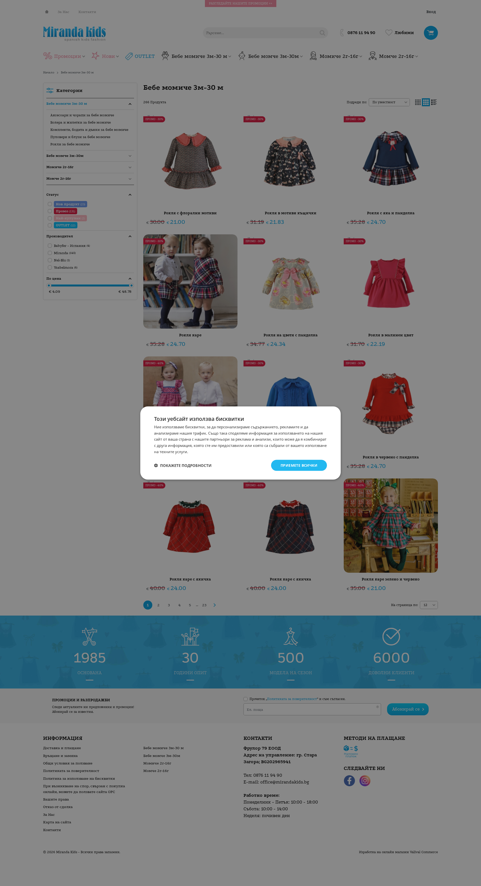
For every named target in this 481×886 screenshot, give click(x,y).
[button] (182, 465)
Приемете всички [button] (299, 465)
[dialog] (240, 443)
